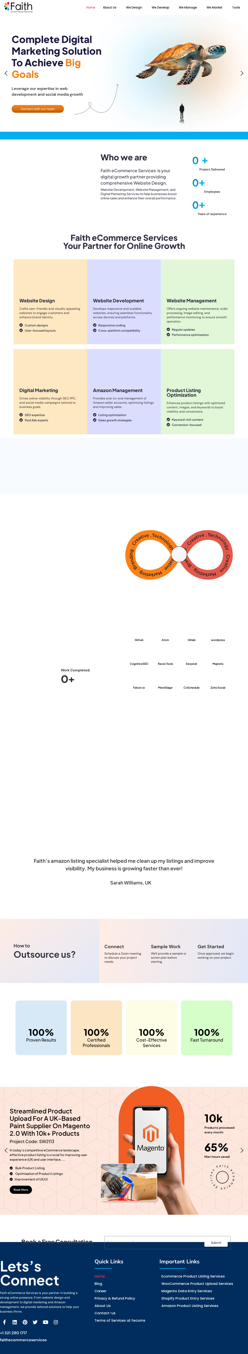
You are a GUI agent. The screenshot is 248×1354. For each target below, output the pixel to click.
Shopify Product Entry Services (187, 1298)
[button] (110, 7)
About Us (109, 7)
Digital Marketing (38, 390)
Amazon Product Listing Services (189, 1305)
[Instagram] (55, 1322)
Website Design (37, 300)
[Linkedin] (14, 1322)
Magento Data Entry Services (186, 1291)
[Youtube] (45, 1322)
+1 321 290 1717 (13, 1332)
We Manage (188, 7)
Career (101, 1291)
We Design (134, 7)
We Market (214, 7)
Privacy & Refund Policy (115, 1298)
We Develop (160, 7)
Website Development (118, 300)
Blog (98, 1283)
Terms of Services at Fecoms (120, 1320)
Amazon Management (118, 390)
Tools (236, 7)
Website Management (192, 300)
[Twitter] (35, 1322)
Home (90, 7)
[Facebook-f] (4, 1322)
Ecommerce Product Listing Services (193, 1276)
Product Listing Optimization (184, 392)
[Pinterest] (25, 1322)
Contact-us (105, 1313)
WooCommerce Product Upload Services (197, 1283)
